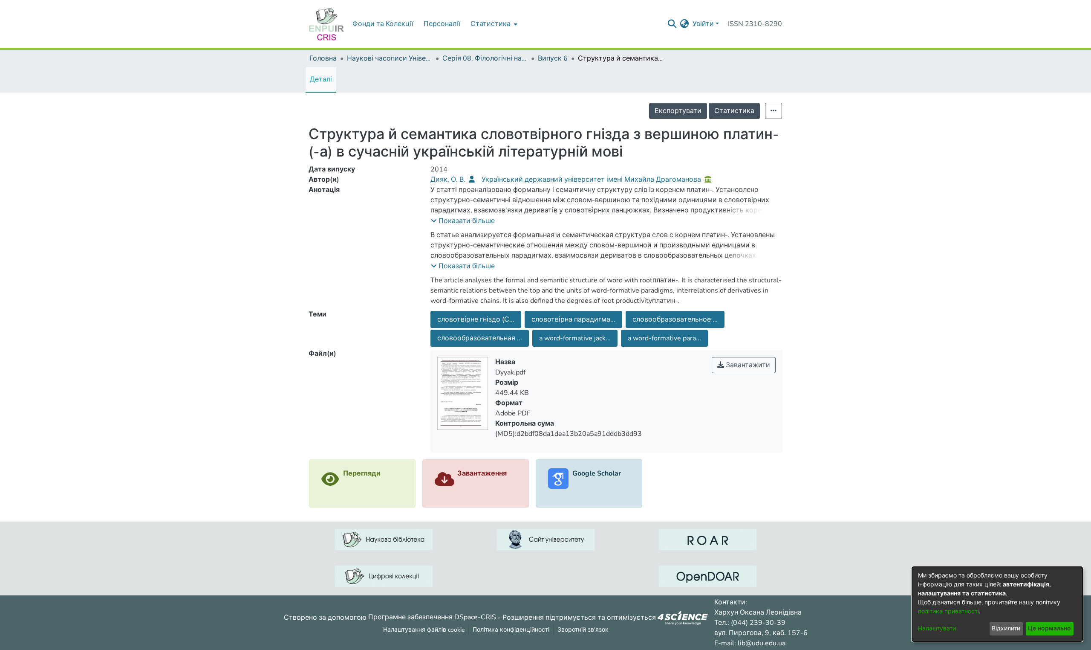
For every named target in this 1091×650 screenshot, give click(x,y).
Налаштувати (937, 628)
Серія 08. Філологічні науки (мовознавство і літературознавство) (485, 58)
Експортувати (678, 111)
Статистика (734, 111)
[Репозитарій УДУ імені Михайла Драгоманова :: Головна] (326, 24)
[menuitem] (493, 24)
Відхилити (1006, 628)
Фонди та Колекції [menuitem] (382, 24)
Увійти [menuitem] (703, 24)
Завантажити (747, 365)
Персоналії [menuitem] (442, 24)
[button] (462, 220)
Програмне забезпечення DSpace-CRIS (432, 617)
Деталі (321, 79)
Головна (323, 58)
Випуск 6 (553, 58)
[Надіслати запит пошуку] (672, 24)
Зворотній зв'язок (583, 630)
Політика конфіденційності (511, 630)
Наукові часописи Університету (389, 58)
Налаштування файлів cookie (424, 630)
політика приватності (948, 611)
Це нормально (1049, 628)
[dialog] (997, 604)
